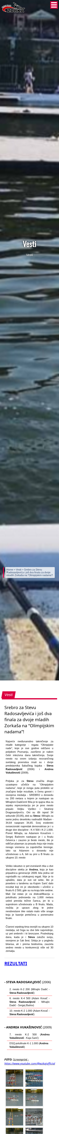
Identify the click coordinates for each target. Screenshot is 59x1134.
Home (10, 569)
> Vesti (18, 569)
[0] (14, 1078)
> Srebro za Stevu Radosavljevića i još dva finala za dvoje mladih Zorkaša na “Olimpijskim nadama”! (29, 572)
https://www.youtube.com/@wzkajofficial (29, 1063)
